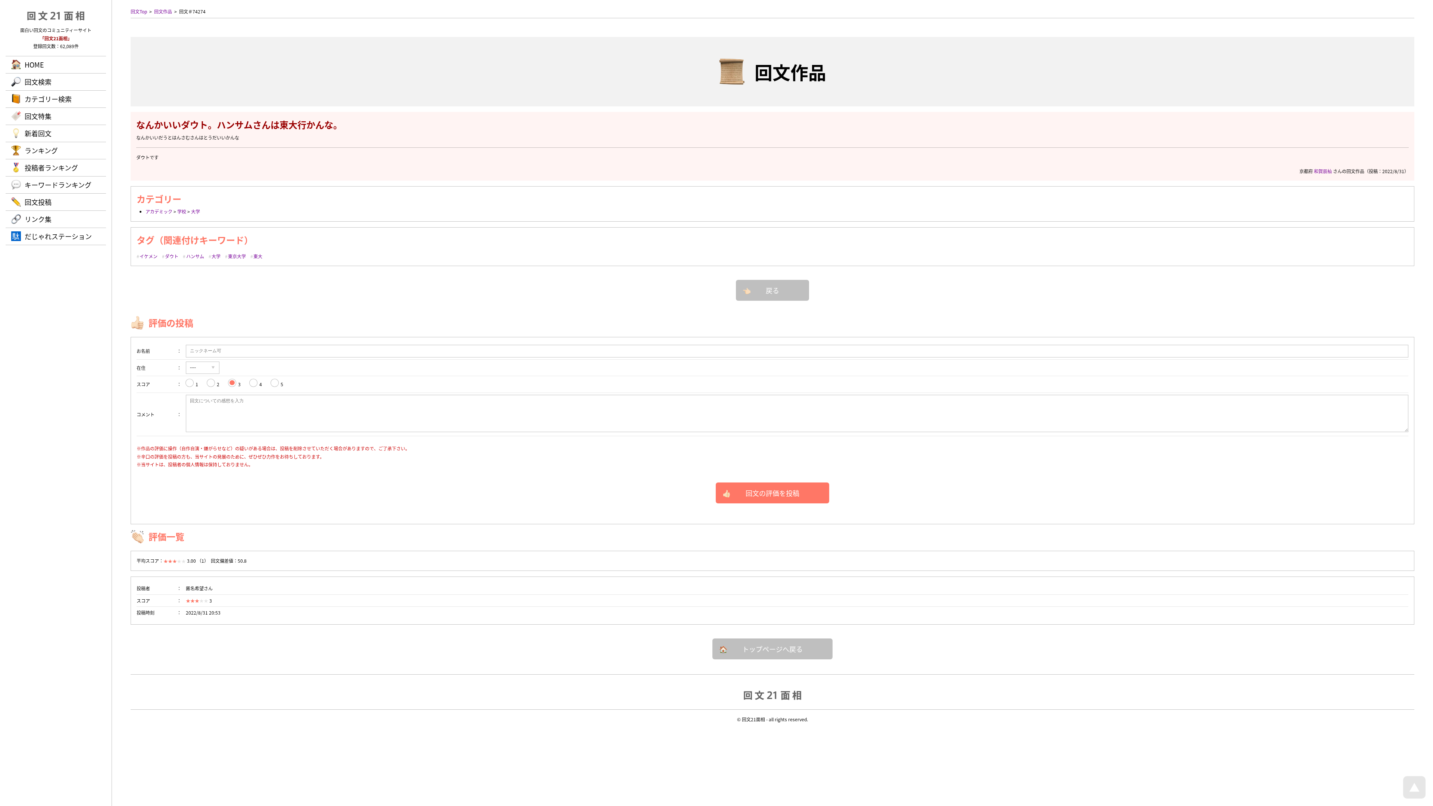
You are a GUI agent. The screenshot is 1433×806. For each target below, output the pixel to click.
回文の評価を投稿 (772, 493)
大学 (195, 211)
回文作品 (163, 11)
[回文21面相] (772, 694)
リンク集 (38, 219)
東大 (257, 256)
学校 (181, 211)
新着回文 (38, 133)
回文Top (139, 11)
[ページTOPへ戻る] (1414, 796)
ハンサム (195, 256)
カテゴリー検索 (48, 99)
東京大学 (237, 256)
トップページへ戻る (772, 649)
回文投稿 (38, 202)
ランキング (41, 150)
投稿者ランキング (51, 167)
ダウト (171, 256)
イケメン (148, 256)
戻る (772, 290)
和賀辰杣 (1323, 171)
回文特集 (38, 116)
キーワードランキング (58, 185)
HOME (34, 64)
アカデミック (159, 211)
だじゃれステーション (58, 236)
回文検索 (38, 82)
